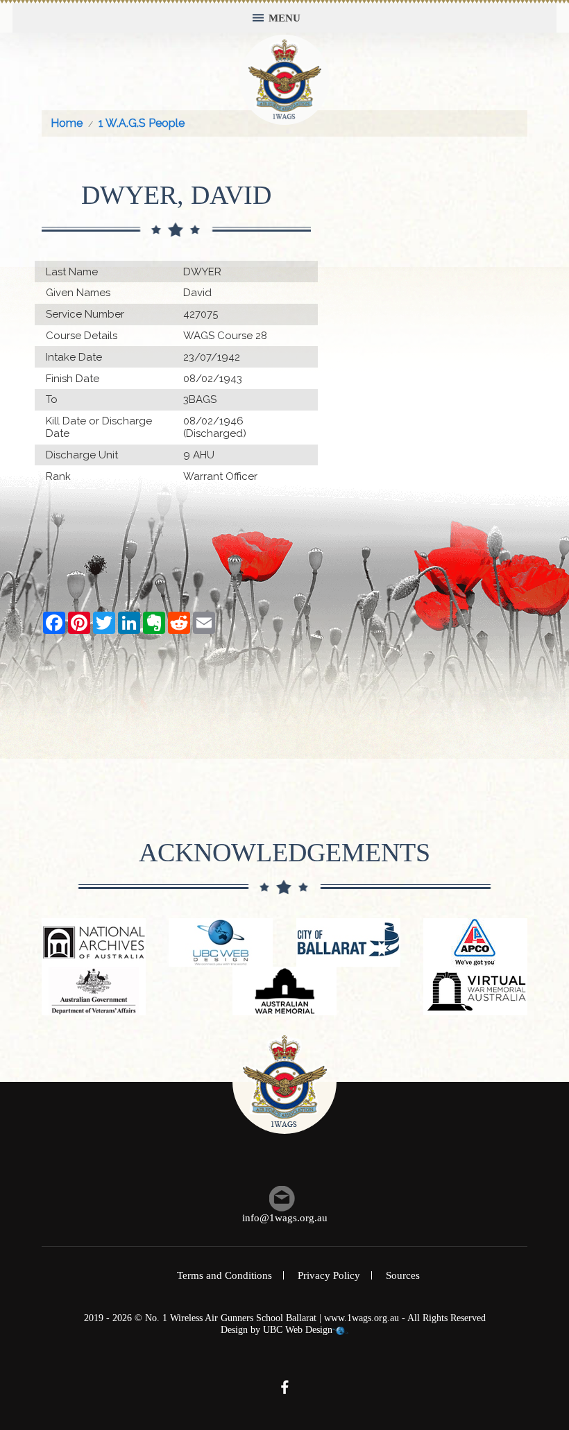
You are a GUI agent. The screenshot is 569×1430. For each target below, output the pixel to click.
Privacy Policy (329, 1275)
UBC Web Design (297, 1330)
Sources (403, 1275)
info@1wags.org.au (285, 1217)
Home (67, 123)
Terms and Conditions (224, 1275)
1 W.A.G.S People (142, 123)
